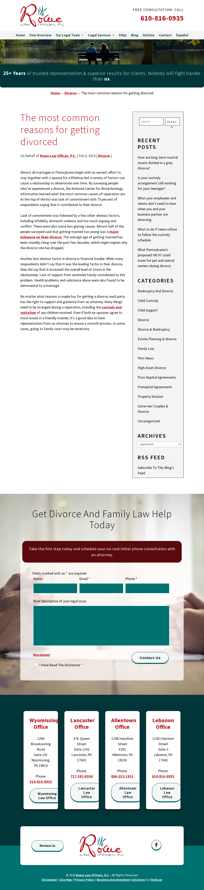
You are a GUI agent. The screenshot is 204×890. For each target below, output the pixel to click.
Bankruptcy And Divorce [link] (155, 291)
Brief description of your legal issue (59, 601)
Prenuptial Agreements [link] (155, 387)
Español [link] (182, 35)
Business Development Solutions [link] (121, 880)
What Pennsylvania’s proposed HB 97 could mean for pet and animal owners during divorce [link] (156, 257)
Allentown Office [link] (123, 724)
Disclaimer (41, 654)
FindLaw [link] (156, 880)
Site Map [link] (65, 880)
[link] (42, 15)
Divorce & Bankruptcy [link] (154, 329)
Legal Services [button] (99, 35)
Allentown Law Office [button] (127, 792)
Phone (131, 578)
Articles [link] (149, 35)
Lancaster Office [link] (82, 724)
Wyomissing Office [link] (44, 724)
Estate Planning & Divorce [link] (157, 339)
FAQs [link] (123, 35)
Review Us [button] (47, 845)
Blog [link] (134, 35)
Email (84, 578)
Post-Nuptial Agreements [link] (157, 377)
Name (37, 578)
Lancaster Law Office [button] (86, 792)
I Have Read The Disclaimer (60, 665)
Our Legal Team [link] (68, 35)
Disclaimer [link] (49, 880)
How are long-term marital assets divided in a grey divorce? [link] (158, 162)
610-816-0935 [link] (162, 18)
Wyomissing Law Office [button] (47, 795)
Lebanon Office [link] (163, 724)
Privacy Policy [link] (84, 880)
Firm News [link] (146, 358)
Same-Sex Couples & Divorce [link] (153, 409)
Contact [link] (165, 35)
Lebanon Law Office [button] (167, 792)
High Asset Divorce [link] (152, 367)
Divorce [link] (104, 155)
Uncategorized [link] (149, 421)
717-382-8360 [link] (82, 776)
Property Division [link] (150, 396)
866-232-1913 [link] (122, 776)
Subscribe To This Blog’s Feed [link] (156, 470)
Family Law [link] (146, 348)
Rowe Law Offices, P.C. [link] (58, 155)
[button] (156, 845)
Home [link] (20, 35)
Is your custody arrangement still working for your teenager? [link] (157, 183)
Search (172, 122)
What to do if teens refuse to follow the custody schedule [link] (157, 234)
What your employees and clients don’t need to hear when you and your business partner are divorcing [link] (157, 209)
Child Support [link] (148, 310)
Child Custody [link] (148, 300)
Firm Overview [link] (40, 35)
